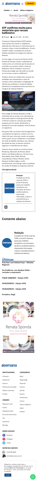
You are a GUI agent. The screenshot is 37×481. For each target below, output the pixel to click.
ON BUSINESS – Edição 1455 (14, 283)
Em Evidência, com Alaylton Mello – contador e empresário (16, 271)
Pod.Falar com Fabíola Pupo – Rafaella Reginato (17, 263)
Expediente (6, 380)
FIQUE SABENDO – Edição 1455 (15, 278)
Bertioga (5, 425)
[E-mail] (6, 208)
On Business (24, 397)
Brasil (16, 10)
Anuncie (5, 383)
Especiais (23, 383)
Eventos (22, 387)
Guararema (5, 421)
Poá (3, 418)
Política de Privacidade (16, 468)
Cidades (7, 10)
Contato (4, 394)
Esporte (22, 394)
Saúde (22, 408)
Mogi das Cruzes (7, 404)
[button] (3, 4)
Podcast (22, 411)
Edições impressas (8, 390)
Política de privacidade (9, 387)
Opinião (22, 390)
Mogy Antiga (23, 380)
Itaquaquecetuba (7, 411)
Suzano (4, 407)
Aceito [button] (8, 475)
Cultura (22, 401)
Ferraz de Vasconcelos (9, 414)
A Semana (5, 376)
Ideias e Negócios (25, 404)
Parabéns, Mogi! (8, 294)
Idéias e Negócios (26, 10)
